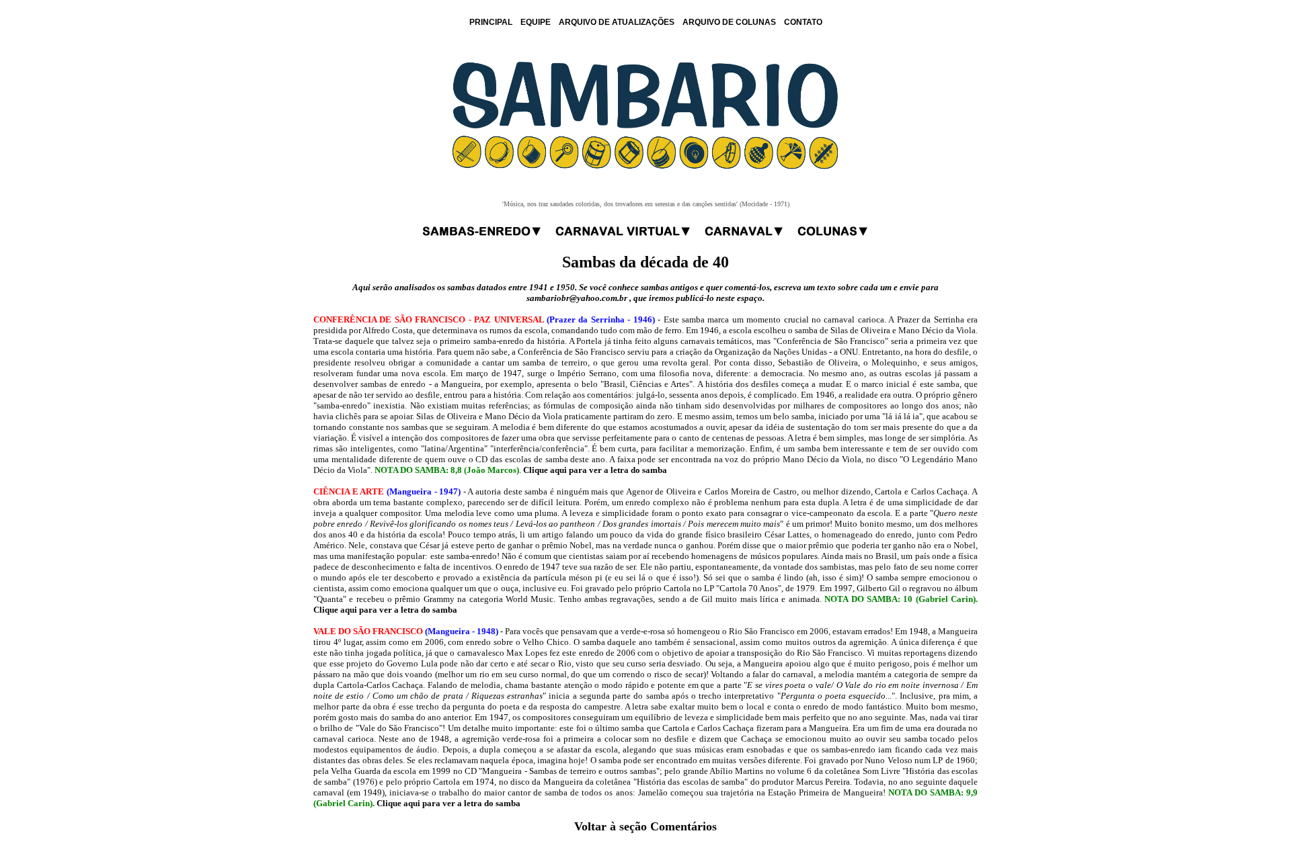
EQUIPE (535, 22)
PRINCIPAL (490, 22)
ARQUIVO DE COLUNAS (729, 22)
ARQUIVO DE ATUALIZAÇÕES (616, 22)
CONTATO (803, 22)
